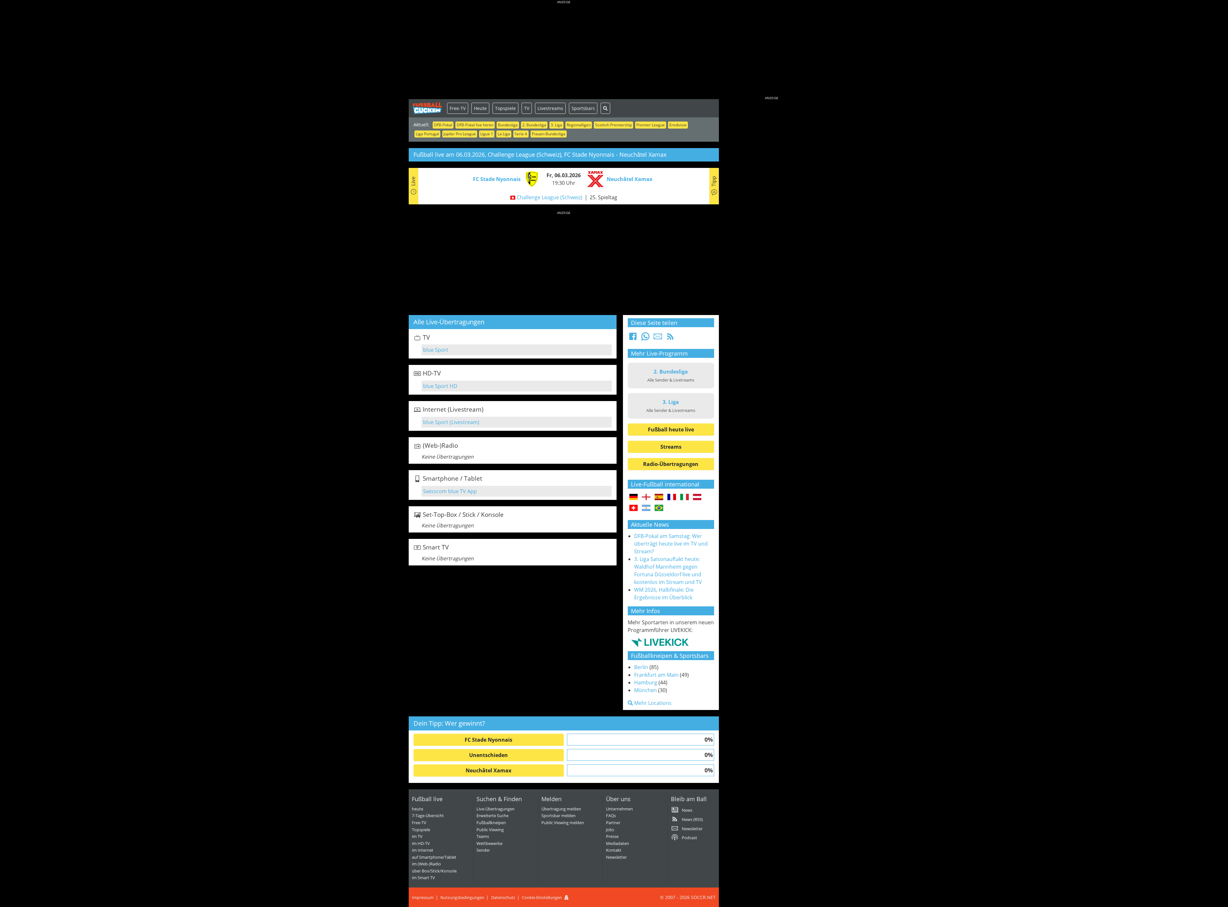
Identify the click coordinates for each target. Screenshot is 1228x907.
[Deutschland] (633, 497)
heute (417, 809)
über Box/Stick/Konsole (434, 871)
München (645, 690)
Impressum (423, 897)
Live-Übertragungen (495, 809)
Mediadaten (617, 843)
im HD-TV (421, 843)
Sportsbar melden (558, 815)
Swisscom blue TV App (450, 491)
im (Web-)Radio (426, 864)
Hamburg (645, 682)
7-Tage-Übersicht (428, 815)
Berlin (641, 667)
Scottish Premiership (613, 125)
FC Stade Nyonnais (488, 739)
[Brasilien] (659, 508)
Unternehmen (619, 809)
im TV (417, 836)
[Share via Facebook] (633, 338)
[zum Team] (530, 178)
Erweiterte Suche (492, 815)
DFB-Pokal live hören (475, 125)
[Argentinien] (646, 508)
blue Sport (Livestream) (451, 422)
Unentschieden (488, 755)
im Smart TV (423, 877)
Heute (480, 108)
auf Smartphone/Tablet (434, 857)
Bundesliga (508, 125)
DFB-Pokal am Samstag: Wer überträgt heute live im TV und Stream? (671, 543)
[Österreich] (697, 497)
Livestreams (550, 108)
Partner (613, 822)
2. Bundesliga (534, 125)
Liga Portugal (427, 134)
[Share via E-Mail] (658, 338)
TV (526, 108)
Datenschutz (503, 897)
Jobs (610, 829)
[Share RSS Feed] (670, 338)
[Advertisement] (564, 51)
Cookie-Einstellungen (542, 897)
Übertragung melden (561, 809)
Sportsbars (583, 108)
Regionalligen (579, 125)
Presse (612, 836)
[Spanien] (659, 497)
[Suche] (605, 108)
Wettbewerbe (489, 843)
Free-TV (458, 108)
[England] (646, 497)
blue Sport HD (440, 386)
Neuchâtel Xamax (488, 770)
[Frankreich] (671, 497)
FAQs (611, 815)
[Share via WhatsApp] (645, 338)
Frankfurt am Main (656, 674)
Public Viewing (490, 829)
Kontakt (613, 850)
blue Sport (435, 349)
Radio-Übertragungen (670, 464)
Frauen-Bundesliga (548, 134)
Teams (482, 836)
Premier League (650, 125)
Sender (483, 850)
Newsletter (616, 857)
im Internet (422, 850)
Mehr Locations (652, 702)
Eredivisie (678, 125)
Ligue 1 (486, 134)
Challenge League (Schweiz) (549, 197)
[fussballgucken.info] (428, 108)
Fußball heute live (671, 429)
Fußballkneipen (491, 822)
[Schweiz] (633, 508)
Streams (670, 446)
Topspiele (505, 108)
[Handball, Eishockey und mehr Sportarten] (660, 642)
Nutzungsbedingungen (462, 897)
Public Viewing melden (562, 822)
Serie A (521, 134)
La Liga (504, 134)
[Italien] (684, 497)
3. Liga (556, 125)
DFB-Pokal (443, 125)
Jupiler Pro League (460, 134)
